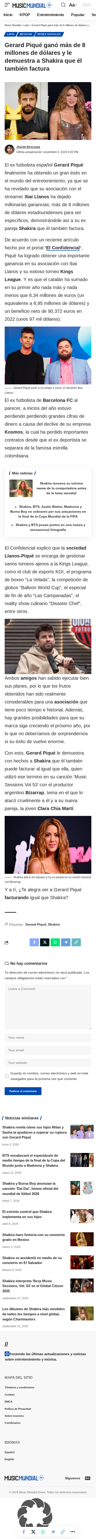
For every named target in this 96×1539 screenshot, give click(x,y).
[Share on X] (33, 1532)
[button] (9, 5)
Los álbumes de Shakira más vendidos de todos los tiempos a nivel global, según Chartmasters (33, 1314)
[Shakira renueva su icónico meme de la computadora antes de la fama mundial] (21, 488)
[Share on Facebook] (23, 1532)
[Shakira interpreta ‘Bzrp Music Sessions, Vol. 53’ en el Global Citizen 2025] (82, 1285)
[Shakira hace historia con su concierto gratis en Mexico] (82, 1239)
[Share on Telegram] (53, 1532)
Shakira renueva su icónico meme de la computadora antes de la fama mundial (61, 488)
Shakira (54, 924)
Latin (10, 34)
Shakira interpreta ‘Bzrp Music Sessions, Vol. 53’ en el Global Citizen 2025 (32, 1286)
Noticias (26, 34)
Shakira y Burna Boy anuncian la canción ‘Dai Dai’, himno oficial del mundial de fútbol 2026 (30, 1188)
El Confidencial (63, 247)
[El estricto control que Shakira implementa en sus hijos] (82, 1216)
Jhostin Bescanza (28, 147)
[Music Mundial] (32, 5)
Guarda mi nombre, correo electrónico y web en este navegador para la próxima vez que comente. (49, 1076)
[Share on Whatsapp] (43, 1532)
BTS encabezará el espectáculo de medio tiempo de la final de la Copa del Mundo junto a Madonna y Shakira (33, 1160)
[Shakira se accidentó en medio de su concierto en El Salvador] (82, 1262)
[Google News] (87, 1478)
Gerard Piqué (35, 924)
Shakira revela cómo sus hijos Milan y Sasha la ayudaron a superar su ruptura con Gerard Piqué (34, 1132)
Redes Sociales (49, 34)
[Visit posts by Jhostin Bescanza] (9, 149)
